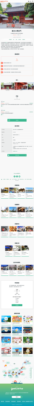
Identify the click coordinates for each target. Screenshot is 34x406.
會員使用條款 (13, 401)
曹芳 (3, 101)
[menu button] (33, 1)
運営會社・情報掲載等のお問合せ (27, 401)
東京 (6, 42)
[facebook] (14, 176)
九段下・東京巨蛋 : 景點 (20, 179)
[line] (19, 176)
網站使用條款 (7, 401)
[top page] (1, 179)
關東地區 (8, 179)
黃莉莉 (4, 110)
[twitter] (17, 176)
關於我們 (2, 401)
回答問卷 (17, 305)
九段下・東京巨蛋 (14, 179)
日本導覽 (4, 179)
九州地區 (4, 371)
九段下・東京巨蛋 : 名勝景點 (28, 179)
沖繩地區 (8, 362)
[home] (4, 1)
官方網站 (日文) (15, 151)
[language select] (29, 1)
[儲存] (33, 29)
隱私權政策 (19, 401)
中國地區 (10, 370)
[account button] (30, 1)
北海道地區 (28, 363)
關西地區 (13, 369)
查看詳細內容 (31, 103)
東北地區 (24, 368)
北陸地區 (16, 368)
